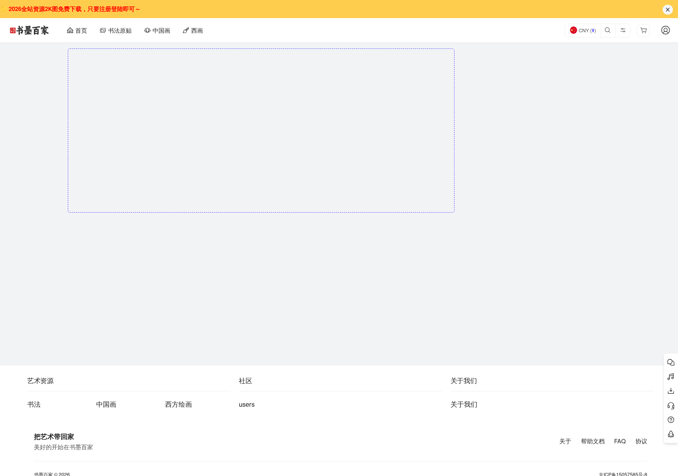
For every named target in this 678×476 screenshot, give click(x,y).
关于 (565, 441)
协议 (641, 441)
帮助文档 (593, 441)
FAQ (620, 441)
